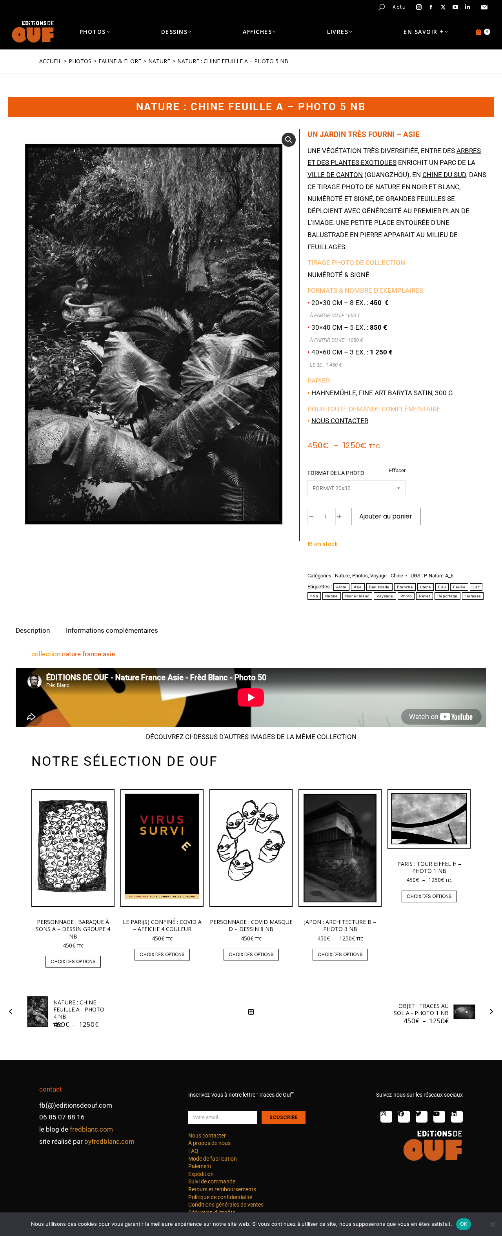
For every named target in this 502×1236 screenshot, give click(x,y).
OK (463, 1224)
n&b (314, 596)
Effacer (397, 470)
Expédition (201, 1174)
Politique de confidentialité (220, 1197)
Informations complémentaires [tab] (112, 630)
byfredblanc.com (109, 1141)
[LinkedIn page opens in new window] (467, 7)
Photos (360, 576)
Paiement (199, 1166)
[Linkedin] (457, 1117)
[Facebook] (404, 1117)
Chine (425, 587)
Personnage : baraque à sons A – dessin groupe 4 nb (73, 929)
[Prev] (13, 1012)
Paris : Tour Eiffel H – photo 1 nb (429, 867)
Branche (405, 587)
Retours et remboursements (222, 1189)
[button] (116, 6)
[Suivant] (489, 1012)
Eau (442, 587)
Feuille (459, 587)
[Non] (492, 1224)
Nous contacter (339, 421)
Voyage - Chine (386, 576)
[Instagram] (386, 1117)
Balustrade (379, 587)
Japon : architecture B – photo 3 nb (340, 925)
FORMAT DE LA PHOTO (335, 473)
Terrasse (473, 596)
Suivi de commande (211, 1181)
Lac (476, 587)
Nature (342, 576)
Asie (358, 587)
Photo (406, 596)
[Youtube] (439, 1117)
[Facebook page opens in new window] (431, 7)
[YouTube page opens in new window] (455, 7)
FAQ (193, 1151)
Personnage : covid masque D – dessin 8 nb (251, 925)
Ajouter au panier (385, 516)
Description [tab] (33, 630)
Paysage (384, 596)
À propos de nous (209, 1143)
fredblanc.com (91, 1129)
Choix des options (73, 961)
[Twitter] (421, 1117)
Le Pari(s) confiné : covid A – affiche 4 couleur (162, 925)
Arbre (341, 587)
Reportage (447, 596)
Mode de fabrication (212, 1159)
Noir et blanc (357, 596)
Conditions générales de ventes (226, 1204)
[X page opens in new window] (443, 7)
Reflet (424, 596)
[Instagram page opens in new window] (419, 7)
